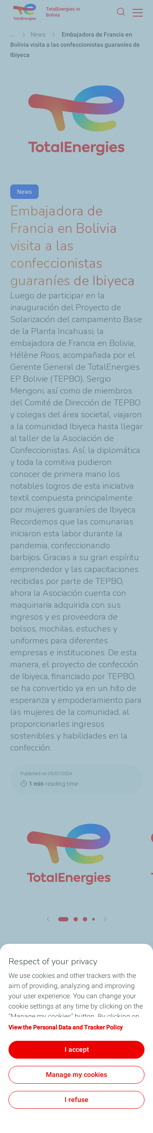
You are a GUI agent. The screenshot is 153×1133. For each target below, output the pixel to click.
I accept (77, 1049)
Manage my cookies (76, 1075)
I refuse (76, 1100)
